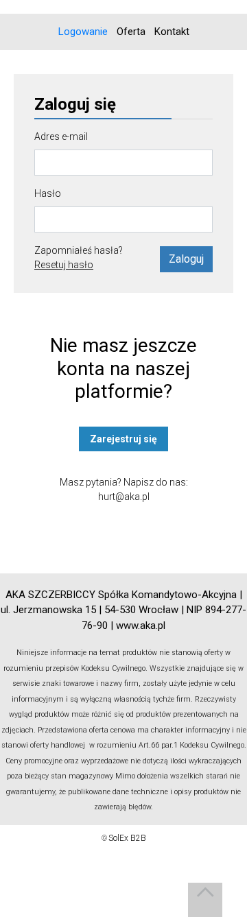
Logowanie (83, 31)
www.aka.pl (140, 625)
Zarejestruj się (123, 438)
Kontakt (171, 31)
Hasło (47, 193)
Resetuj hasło (63, 264)
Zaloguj (186, 258)
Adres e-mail (61, 136)
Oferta (131, 31)
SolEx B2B (127, 838)
